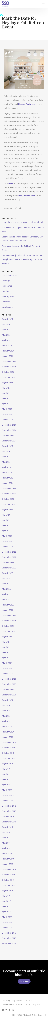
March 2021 (7, 663)
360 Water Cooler (9, 275)
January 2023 (7, 546)
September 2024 (9, 440)
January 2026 (7, 356)
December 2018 (9, 806)
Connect (20, 1004)
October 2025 (8, 372)
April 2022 (6, 594)
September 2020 (9, 694)
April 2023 (6, 530)
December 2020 (9, 679)
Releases (6, 301)
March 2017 (7, 917)
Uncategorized (8, 307)
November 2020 (9, 684)
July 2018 (6, 832)
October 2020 (8, 689)
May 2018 (6, 843)
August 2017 (7, 890)
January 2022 (7, 610)
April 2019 (6, 784)
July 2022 (6, 578)
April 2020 (6, 721)
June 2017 (6, 901)
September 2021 (9, 631)
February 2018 (8, 859)
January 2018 (7, 864)
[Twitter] (20, 209)
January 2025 (7, 419)
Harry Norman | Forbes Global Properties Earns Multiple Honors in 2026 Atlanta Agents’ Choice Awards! (22, 259)
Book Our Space (32, 1004)
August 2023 (7, 509)
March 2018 (7, 853)
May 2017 (6, 906)
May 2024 (6, 462)
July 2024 (6, 451)
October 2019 (8, 753)
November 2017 (9, 874)
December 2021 (9, 615)
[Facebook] (16, 209)
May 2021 (6, 652)
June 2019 (6, 774)
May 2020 (6, 716)
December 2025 (9, 361)
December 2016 (9, 933)
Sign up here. (24, 981)
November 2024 (9, 430)
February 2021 (8, 668)
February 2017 (8, 922)
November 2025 (9, 366)
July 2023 (6, 515)
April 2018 (6, 848)
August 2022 (7, 573)
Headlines (6, 291)
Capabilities (17, 1000)
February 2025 (8, 414)
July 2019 (6, 769)
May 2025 (6, 398)
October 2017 (8, 880)
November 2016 (9, 938)
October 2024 (8, 435)
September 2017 (9, 885)
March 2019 (7, 790)
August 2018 (7, 827)
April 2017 (6, 911)
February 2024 (8, 478)
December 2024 (9, 425)
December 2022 (9, 552)
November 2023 (9, 493)
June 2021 (6, 647)
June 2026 (6, 329)
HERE (10, 183)
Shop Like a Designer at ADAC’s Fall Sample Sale (23, 222)
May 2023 (6, 525)
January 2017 (7, 927)
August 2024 (7, 446)
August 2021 (7, 636)
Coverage (6, 280)
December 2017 (9, 869)
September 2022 (9, 567)
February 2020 (8, 732)
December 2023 (9, 488)
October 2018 (8, 816)
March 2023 (7, 536)
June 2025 (6, 393)
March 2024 (7, 472)
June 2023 (6, 520)
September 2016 (9, 943)
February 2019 (8, 795)
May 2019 (6, 779)
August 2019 (7, 763)
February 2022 (8, 605)
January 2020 (7, 737)
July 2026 (6, 324)
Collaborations (8, 1004)
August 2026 (7, 319)
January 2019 (7, 800)
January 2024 (7, 483)
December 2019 (9, 742)
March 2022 (7, 599)
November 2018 (9, 811)
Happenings (7, 286)
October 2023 (8, 499)
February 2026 (8, 351)
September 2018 (9, 821)
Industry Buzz (8, 296)
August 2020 (7, 700)
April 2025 (6, 403)
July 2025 (6, 388)
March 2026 (7, 345)
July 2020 (6, 705)
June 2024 (6, 456)
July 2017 (6, 896)
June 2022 (6, 583)
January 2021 (7, 673)
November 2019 (9, 747)
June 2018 (6, 837)
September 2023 (9, 504)
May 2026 (6, 335)
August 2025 (7, 382)
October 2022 (8, 562)
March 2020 (7, 726)
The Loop (28, 1000)
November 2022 (9, 557)
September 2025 (9, 377)
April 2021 (6, 657)
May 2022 (6, 589)
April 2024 (6, 467)
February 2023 (8, 541)
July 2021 (6, 642)
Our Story (6, 1000)
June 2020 (6, 710)
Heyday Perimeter (27, 104)
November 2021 (9, 620)
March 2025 (7, 409)
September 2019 (9, 758)
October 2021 (8, 626)
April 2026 (6, 340)
